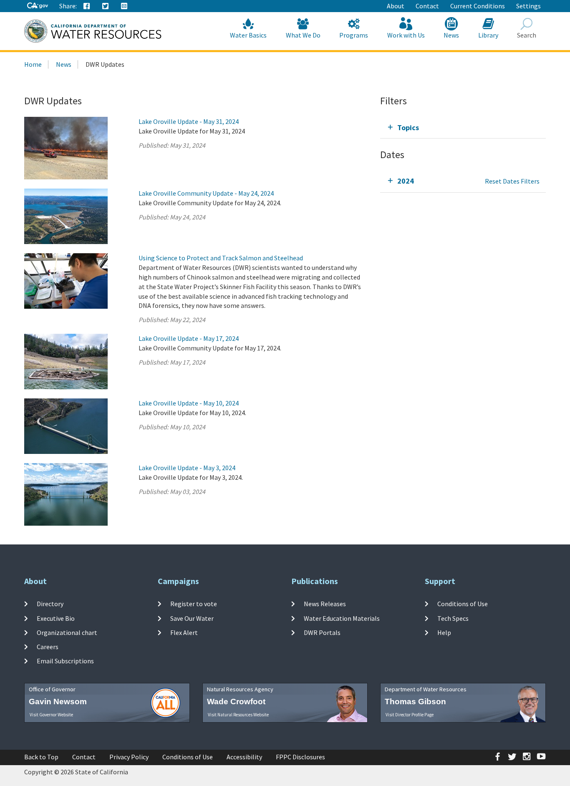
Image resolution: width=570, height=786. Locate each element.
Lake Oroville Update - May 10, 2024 (189, 403)
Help (444, 632)
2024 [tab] (405, 181)
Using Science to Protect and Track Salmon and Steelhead (221, 258)
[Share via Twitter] (105, 6)
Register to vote (193, 604)
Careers (47, 646)
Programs (353, 35)
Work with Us (406, 35)
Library (488, 35)
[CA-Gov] (37, 6)
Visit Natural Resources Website (238, 715)
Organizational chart (67, 632)
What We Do (303, 35)
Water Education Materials (342, 618)
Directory (50, 604)
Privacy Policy (129, 757)
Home (33, 64)
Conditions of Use (462, 604)
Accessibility (244, 757)
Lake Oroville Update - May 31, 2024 (189, 121)
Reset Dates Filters (512, 181)
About (395, 6)
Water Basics (248, 35)
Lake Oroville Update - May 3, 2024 (187, 468)
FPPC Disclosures (300, 757)
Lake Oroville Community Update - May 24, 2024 (206, 193)
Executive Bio (56, 618)
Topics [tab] (408, 127)
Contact (427, 6)
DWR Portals (322, 632)
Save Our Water (192, 618)
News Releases (325, 604)
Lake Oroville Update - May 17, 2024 (189, 338)
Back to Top (41, 757)
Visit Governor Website (51, 715)
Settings (528, 6)
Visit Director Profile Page (410, 715)
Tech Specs (453, 618)
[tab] (463, 127)
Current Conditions (477, 6)
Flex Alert (184, 632)
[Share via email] (124, 6)
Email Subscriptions (65, 661)
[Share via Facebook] (87, 6)
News (451, 35)
